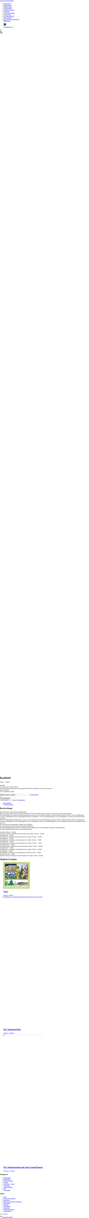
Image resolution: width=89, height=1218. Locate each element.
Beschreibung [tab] (7, 803)
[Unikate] (6, 11)
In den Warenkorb (5, 798)
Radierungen (21, 800)
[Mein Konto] (7, 5)
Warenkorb (6, 1208)
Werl (4, 1188)
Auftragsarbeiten (8, 1187)
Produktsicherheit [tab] (8, 804)
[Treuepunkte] (7, 18)
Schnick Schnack (8, 1181)
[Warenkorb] (7, 3)
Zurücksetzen (35, 794)
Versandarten (7, 1206)
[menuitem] (46, 4)
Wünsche (3, 794)
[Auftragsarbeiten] (8, 16)
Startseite (5, 1205)
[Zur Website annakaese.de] (11, 19)
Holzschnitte (6, 1179)
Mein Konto (6, 1203)
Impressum (6, 1200)
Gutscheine (6, 1185)
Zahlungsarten (7, 1211)
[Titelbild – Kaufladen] (7, 0)
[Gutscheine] (7, 14)
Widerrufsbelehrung (8, 1209)
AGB (5, 1197)
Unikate (5, 1182)
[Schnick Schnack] (8, 10)
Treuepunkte (6, 1190)
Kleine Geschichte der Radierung (12, 1201)
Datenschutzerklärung (9, 1198)
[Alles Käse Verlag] (9, 13)
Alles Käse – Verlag (8, 1184)
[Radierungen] (7, 7)
